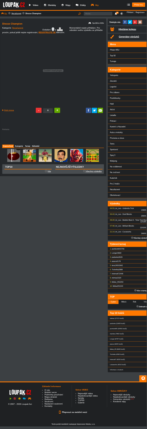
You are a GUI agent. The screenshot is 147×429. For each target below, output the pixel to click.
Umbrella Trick (128, 208)
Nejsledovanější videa (88, 396)
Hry (96, 5)
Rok (134, 302)
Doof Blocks (127, 214)
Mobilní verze (51, 392)
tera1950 (115, 265)
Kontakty (48, 406)
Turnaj (27, 146)
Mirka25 (116, 286)
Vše (49, 171)
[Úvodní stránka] (14, 8)
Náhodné (35, 146)
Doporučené (8, 146)
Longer (114, 253)
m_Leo (118, 208)
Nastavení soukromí (54, 404)
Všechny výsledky (93, 171)
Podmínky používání (54, 394)
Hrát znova (9, 110)
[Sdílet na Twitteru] (94, 112)
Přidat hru (138, 5)
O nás (47, 390)
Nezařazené (16, 13)
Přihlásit (130, 12)
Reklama (49, 399)
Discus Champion (33, 13)
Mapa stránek (51, 397)
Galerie (81, 402)
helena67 (115, 274)
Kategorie (19, 146)
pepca (114, 261)
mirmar (114, 278)
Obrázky (51, 5)
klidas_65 (115, 282)
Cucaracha (127, 232)
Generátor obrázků (121, 399)
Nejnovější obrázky (121, 394)
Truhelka (115, 269)
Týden (113, 302)
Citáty (82, 5)
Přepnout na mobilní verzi (74, 412)
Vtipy (67, 5)
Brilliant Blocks (128, 226)
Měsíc (124, 302)
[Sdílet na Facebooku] (88, 112)
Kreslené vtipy (119, 401)
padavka (115, 257)
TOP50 (81, 400)
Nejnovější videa (85, 393)
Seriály (81, 398)
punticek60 (116, 249)
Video (35, 5)
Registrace (140, 12)
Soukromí (49, 401)
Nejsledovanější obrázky (124, 397)
